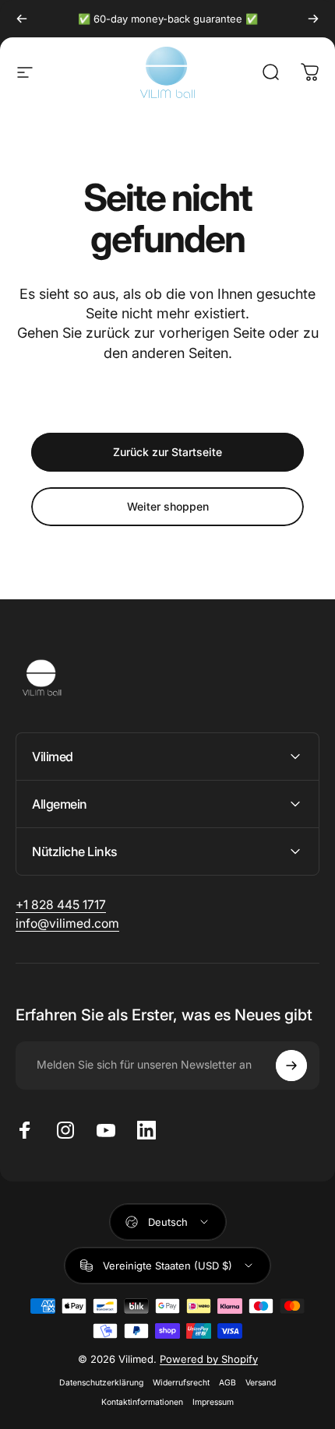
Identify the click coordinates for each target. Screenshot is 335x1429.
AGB (227, 1383)
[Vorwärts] (313, 18)
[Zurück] (22, 18)
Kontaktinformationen (142, 1402)
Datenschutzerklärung (101, 1383)
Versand (260, 1383)
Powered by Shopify (209, 1359)
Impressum (213, 1402)
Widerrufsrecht (181, 1383)
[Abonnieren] (291, 1065)
